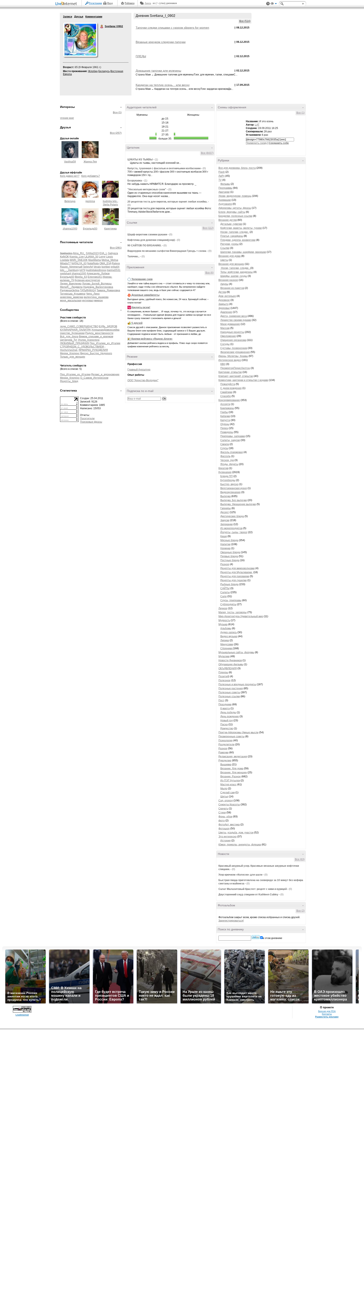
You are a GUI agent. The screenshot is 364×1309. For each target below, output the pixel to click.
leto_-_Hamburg (69, 270)
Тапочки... (133, 256)
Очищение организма (233, 340)
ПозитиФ (223, 676)
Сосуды (225, 344)
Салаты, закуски (230, 440)
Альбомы (225, 628)
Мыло (223, 788)
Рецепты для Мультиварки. (236, 572)
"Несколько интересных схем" (146, 189)
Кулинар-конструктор (87, 280)
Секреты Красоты (229, 804)
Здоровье (224, 308)
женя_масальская (71, 300)
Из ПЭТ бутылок (230, 780)
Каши (223, 536)
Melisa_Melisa (110, 260)
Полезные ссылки (229, 696)
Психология (225, 740)
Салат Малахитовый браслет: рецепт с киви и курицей (252, 889)
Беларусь (104, 71)
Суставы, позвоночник (233, 348)
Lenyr (102, 256)
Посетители (87, 418)
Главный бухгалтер (138, 369)
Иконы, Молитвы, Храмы (233, 356)
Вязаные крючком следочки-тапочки (161, 42)
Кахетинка (110, 228)
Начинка (225, 548)
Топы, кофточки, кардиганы (236, 272)
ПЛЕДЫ (141, 56)
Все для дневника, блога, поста (237, 167)
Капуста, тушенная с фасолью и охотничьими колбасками (164, 168)
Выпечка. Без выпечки (233, 500)
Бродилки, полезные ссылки (235, 216)
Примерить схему (256, 143)
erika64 (115, 266)
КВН (222, 364)
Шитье (224, 796)
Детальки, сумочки (231, 224)
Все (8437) (207, 153)
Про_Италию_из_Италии (105, 343)
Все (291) (116, 247)
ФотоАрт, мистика (229, 824)
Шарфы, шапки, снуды (233, 276)
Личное (222, 608)
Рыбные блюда (229, 584)
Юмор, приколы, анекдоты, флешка (239, 844)
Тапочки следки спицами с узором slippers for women (172, 27)
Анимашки (224, 199)
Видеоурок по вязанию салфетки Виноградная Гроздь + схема (166, 250)
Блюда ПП (226, 476)
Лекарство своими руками (235, 320)
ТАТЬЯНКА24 (88, 290)
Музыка (223, 624)
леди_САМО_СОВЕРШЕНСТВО (79, 326)
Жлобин (93, 71)
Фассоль (225, 456)
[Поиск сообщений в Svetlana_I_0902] (256, 937)
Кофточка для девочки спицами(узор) (151, 240)
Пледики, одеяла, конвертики (238, 240)
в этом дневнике (272, 938)
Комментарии (93, 16)
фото (221, 820)
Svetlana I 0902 (102, 26)
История (225, 840)
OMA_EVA (105, 263)
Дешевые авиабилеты (145, 295)
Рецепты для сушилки (233, 580)
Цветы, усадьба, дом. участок (235, 832)
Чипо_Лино (93, 293)
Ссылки (224, 248)
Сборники (226, 648)
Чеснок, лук (227, 460)
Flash (221, 171)
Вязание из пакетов (232, 288)
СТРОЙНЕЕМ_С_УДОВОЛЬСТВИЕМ (82, 346)
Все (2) (300, 910)
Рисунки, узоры (229, 244)
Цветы (224, 260)
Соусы (224, 448)
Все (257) (116, 132)
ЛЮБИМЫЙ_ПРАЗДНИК (74, 343)
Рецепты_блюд (69, 381)
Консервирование (229, 400)
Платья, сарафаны (231, 236)
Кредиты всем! (140, 307)
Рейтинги (129, 3)
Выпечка (225, 496)
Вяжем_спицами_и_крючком (96, 336)
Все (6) (209, 272)
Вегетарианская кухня (233, 488)
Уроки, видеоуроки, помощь (234, 195)
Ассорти (225, 404)
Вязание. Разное (230, 776)
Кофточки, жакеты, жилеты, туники (241, 228)
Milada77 (65, 263)
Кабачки (225, 416)
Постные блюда (229, 560)
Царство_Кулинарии (72, 333)
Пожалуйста (227, 384)
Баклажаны (227, 408)
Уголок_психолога (88, 339)
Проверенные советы (231, 736)
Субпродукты (228, 604)
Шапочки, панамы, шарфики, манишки (243, 252)
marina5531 (113, 270)
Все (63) (300, 859)
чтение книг (67, 118)
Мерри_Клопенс (70, 353)
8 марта (225, 708)
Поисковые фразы (91, 421)
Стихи (222, 812)
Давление (226, 312)
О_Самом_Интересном (94, 377)
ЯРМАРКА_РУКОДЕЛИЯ (93, 350)
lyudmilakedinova (96, 270)
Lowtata (64, 260)
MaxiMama (94, 260)
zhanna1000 (70, 228)
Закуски (224, 520)
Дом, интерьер (227, 296)
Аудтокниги (225, 204)
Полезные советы (229, 692)
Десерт (224, 512)
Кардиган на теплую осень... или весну (163, 85)
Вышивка (225, 764)
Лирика (224, 640)
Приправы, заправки (232, 436)
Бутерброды (227, 480)
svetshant (65, 273)
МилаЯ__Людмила (71, 287)
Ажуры (224, 284)
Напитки (225, 544)
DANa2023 (92, 253)
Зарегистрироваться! (231, 920)
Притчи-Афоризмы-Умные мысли (238, 732)
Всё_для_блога (69, 336)
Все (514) (244, 21)
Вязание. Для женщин (233, 772)
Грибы (224, 412)
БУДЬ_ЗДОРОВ (108, 326)
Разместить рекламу (327, 1016)
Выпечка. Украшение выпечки (238, 504)
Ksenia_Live (77, 256)
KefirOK (64, 256)
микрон (98, 300)
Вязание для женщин (231, 264)
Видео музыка (228, 636)
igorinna (90, 201)
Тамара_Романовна (108, 290)
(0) (204, 168)
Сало (223, 596)
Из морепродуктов (231, 528)
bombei (106, 266)
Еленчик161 (95, 276)
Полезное (224, 680)
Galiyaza (113, 253)
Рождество (226, 728)
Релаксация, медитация (232, 756)
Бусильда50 (90, 228)
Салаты (225, 592)
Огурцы (224, 424)
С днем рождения (231, 388)
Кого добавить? (90, 175)
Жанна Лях (90, 161)
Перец (224, 428)
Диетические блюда (232, 516)
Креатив (223, 468)
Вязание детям (227, 220)
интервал (88, 300)
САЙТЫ (225, 588)
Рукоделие (224, 760)
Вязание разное (228, 280)
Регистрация (95, 3)
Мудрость (224, 620)
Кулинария (225, 472)
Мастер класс (228, 784)
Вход (110, 3)
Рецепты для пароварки (234, 576)
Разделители (226, 744)
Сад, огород (225, 800)
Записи (67, 16)
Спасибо (225, 396)
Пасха (224, 724)
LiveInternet (67, 4)
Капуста (225, 420)
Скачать (223, 808)
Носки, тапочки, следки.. (234, 232)
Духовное (224, 300)
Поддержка (268, 3)
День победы (228, 712)
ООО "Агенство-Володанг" (142, 380)
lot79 (82, 270)
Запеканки (226, 524)
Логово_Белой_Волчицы (97, 283)
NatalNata (93, 263)
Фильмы (225, 183)
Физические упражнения (235, 352)
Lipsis (109, 256)
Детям (222, 292)
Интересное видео (229, 360)
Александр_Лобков (98, 273)
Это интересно (227, 836)
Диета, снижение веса (233, 316)
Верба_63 (81, 276)
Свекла (224, 444)
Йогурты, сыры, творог (233, 532)
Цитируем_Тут (68, 339)
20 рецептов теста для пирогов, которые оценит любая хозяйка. (167, 201)
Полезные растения (230, 688)
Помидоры (226, 432)
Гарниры (225, 508)
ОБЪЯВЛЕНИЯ (227, 668)
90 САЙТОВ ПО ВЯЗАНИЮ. (144, 245)
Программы (225, 187)
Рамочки (223, 752)
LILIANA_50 (91, 256)
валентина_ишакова (96, 297)
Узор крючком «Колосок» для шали (240, 874)
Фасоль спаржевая (231, 452)
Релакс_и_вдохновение (105, 374)
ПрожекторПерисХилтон (235, 368)
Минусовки (226, 644)
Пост (221, 700)
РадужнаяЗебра (69, 290)
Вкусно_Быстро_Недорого (96, 353)
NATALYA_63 (79, 263)
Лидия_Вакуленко (71, 283)
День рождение (229, 716)
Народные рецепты (232, 332)
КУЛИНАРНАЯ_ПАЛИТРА (75, 329)
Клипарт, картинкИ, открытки (235, 376)
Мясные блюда (229, 540)
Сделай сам (227, 792)
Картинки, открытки (230, 372)
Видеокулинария (230, 492)
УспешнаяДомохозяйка (105, 329)
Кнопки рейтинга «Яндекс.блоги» (152, 338)
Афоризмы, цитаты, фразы (234, 208)
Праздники (225, 704)
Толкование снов (142, 279)
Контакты (327, 1014)
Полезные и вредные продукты (237, 684)
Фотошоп (224, 828)
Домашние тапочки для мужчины (158, 70)
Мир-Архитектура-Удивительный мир (240, 616)
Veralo (97, 266)
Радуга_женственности (99, 333)
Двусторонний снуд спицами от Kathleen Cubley (248, 894)
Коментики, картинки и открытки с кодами (243, 380)
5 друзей (136, 323)
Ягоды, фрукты (229, 464)
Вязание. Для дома (231, 768)
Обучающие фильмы (230, 664)
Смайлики (226, 392)
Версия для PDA (327, 1011)
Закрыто (223, 304)
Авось (148, 3)
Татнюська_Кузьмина (72, 293)
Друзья (78, 16)
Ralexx (116, 263)
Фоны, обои (225, 816)
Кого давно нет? (69, 175)
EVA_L (103, 253)
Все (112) (208, 228)
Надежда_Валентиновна (98, 287)
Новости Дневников (230, 660)
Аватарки (224, 191)
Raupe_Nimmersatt (71, 266)
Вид (273, 4)
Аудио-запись (228, 632)
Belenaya (69, 201)
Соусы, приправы (230, 600)
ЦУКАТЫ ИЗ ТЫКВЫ (140, 159)
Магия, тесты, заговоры (232, 612)
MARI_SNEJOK (79, 260)
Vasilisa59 (70, 161)
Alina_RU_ (79, 253)
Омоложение (228, 336)
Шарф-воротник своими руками (147, 234)
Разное (224, 564)
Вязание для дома (229, 256)
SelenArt (88, 266)
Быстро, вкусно (229, 484)
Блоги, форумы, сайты (231, 212)
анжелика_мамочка (71, 297)
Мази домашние (230, 324)
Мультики (224, 656)
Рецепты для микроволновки (237, 568)
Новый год (226, 720)
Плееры (223, 672)
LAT (257, 124)
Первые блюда (229, 556)
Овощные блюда (230, 552)
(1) (156, 159)
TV (220, 179)
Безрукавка (134, 180)
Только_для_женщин (72, 356)
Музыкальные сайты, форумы (236, 652)
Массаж (225, 328)
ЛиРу (221, 175)
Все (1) (117, 112)
